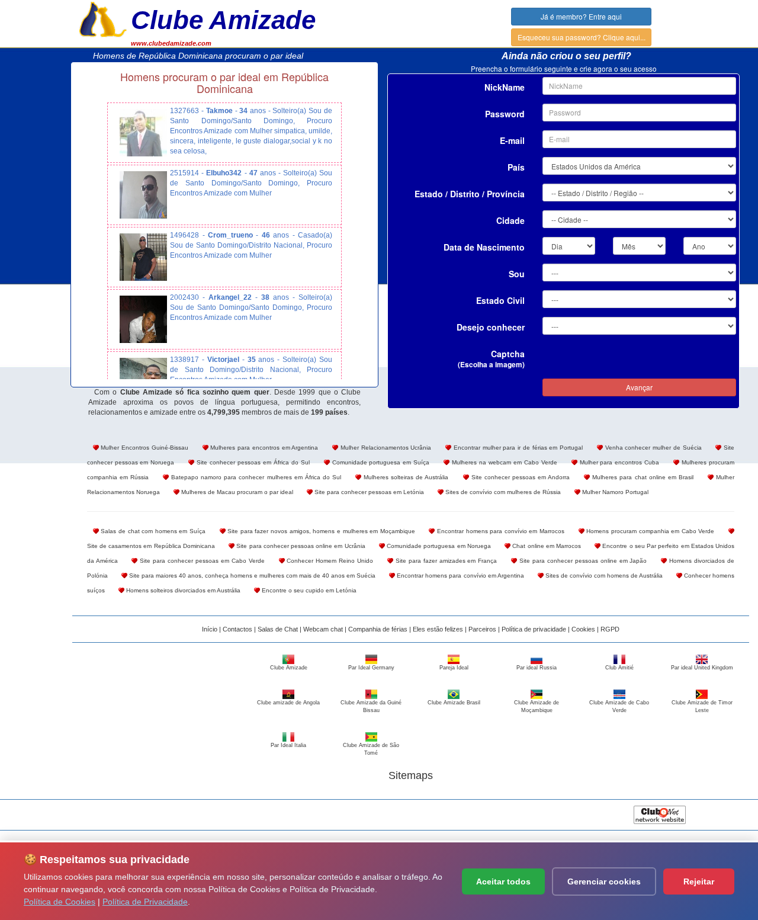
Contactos (237, 629)
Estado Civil (500, 300)
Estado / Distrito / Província (470, 194)
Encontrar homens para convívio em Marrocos (499, 531)
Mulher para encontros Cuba (618, 462)
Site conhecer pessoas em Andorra (519, 477)
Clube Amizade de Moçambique (536, 706)
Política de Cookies (59, 901)
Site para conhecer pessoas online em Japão (582, 560)
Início (209, 629)
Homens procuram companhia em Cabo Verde (649, 531)
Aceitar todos (503, 881)
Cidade (510, 220)
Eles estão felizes (438, 629)
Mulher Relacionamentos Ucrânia (384, 447)
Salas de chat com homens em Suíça (152, 531)
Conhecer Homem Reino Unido (329, 560)
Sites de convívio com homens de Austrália (603, 575)
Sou (517, 274)
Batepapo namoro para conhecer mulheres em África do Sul (255, 477)
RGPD (609, 629)
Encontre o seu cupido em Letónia (308, 590)
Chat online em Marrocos (545, 546)
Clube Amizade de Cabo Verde (619, 706)
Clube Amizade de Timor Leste (702, 706)
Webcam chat (323, 629)
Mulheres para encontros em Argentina (263, 447)
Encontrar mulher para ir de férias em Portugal (517, 447)
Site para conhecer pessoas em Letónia (368, 492)
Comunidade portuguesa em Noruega (438, 546)
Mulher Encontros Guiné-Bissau (143, 447)
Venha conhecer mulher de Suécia (652, 447)
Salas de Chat (278, 629)
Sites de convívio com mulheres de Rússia (502, 492)
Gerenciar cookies (604, 881)
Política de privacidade (534, 629)
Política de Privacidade (145, 901)
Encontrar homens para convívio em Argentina (459, 575)
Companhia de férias (377, 629)
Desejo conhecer (491, 327)
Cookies (583, 629)
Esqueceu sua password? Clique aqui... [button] (581, 37)
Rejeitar (698, 881)
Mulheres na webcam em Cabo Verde (503, 462)
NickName (504, 87)
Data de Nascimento (484, 247)
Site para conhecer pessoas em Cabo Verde (200, 560)
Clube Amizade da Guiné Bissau (371, 706)
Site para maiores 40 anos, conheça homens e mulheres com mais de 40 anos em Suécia (251, 575)
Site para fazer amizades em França (445, 560)
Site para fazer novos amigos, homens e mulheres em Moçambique (320, 531)
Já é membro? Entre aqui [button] (581, 16)
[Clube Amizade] (103, 18)
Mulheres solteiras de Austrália (404, 477)
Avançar (639, 387)
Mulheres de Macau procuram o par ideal (236, 492)
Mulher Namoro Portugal (614, 492)
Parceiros (482, 629)
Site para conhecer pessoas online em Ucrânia (300, 546)
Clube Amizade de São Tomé (371, 748)
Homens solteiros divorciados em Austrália (182, 590)
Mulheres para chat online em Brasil (641, 477)
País (516, 167)
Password (505, 114)
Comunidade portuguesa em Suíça (380, 462)
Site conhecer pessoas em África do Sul (251, 462)
